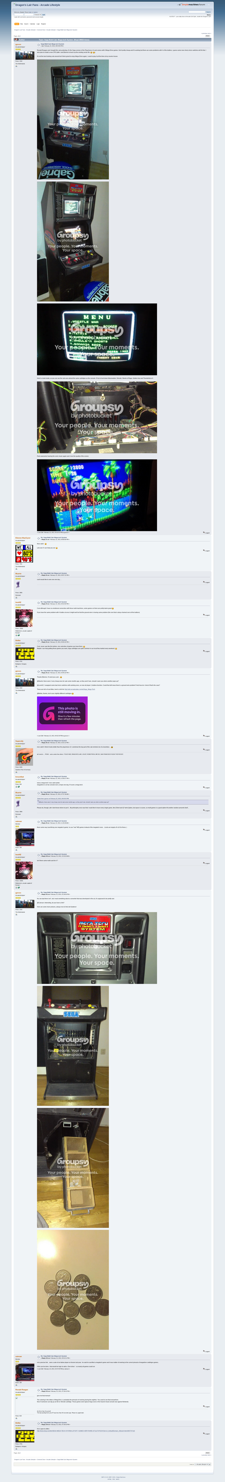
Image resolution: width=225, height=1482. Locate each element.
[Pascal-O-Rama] (19, 787)
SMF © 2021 (112, 1477)
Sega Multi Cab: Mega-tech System (52, 44)
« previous (204, 33)
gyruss (18, 44)
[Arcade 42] (19, 635)
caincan (18, 821)
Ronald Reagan (21, 1390)
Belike (18, 640)
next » (209, 33)
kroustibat (19, 777)
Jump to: (192, 1464)
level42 (18, 602)
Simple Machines (120, 1477)
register (35, 12)
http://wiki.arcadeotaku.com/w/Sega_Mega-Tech (80, 689)
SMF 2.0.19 (104, 1477)
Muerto (18, 574)
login (30, 12)
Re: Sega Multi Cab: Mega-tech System (54, 537)
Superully (19, 741)
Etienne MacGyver (22, 538)
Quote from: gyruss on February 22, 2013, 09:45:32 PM (53, 798)
